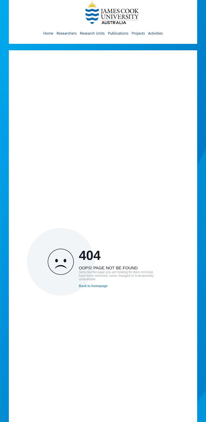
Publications (118, 33)
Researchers (67, 33)
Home (48, 33)
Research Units (92, 33)
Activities (155, 33)
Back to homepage (93, 286)
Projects (138, 33)
